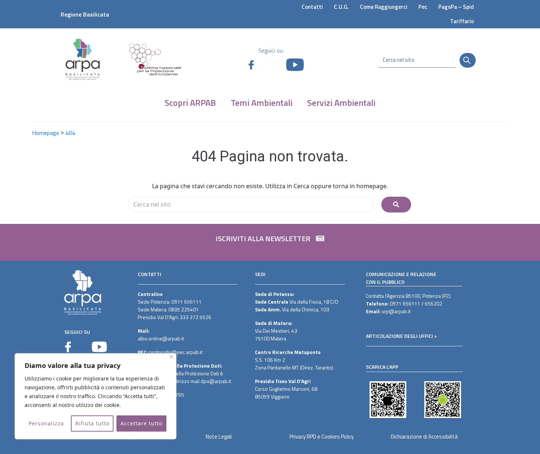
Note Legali (219, 436)
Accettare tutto (141, 423)
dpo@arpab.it (216, 381)
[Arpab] (82, 59)
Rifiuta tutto (92, 423)
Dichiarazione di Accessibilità (424, 436)
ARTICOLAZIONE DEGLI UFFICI (399, 336)
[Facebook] (68, 347)
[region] (95, 396)
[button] (270, 242)
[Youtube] (99, 347)
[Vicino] (171, 356)
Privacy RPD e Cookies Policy (321, 436)
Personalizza (46, 423)
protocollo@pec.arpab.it (175, 352)
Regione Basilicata (85, 14)
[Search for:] (251, 204)
